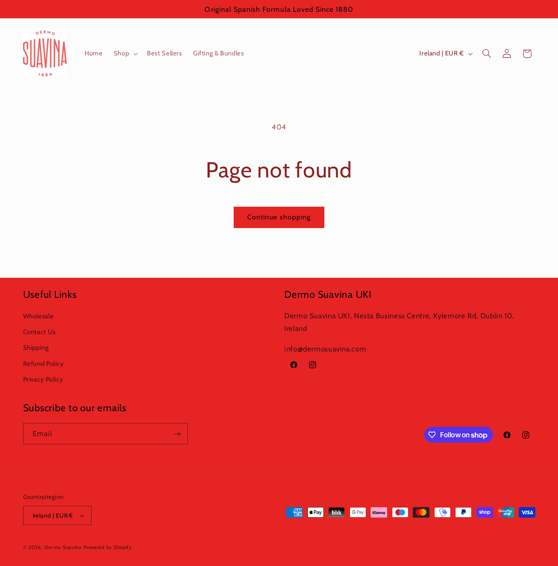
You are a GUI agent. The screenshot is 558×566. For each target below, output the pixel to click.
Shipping (36, 347)
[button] (124, 53)
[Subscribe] (177, 433)
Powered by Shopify (108, 547)
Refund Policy (43, 364)
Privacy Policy (43, 379)
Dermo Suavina (63, 547)
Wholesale (38, 316)
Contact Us (39, 332)
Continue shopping (279, 217)
